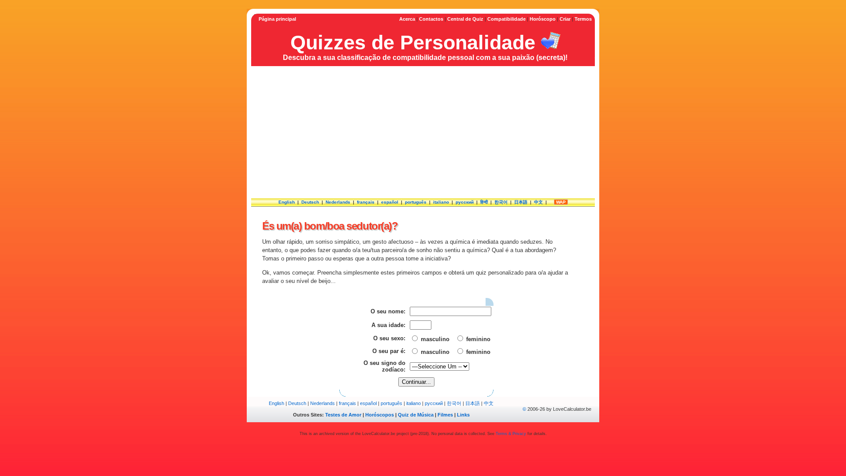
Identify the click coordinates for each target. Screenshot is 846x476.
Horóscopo (543, 19)
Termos (583, 19)
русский (465, 202)
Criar (565, 19)
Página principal (277, 19)
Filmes (445, 414)
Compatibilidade (506, 19)
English (286, 202)
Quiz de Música (416, 414)
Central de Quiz (465, 19)
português (416, 202)
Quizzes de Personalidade (412, 42)
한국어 (501, 202)
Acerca (407, 19)
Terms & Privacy (511, 433)
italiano (441, 202)
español (389, 202)
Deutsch (310, 202)
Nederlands (338, 202)
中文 (538, 202)
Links (463, 414)
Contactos (431, 19)
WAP (561, 202)
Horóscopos (379, 414)
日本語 (520, 202)
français (366, 202)
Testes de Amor (343, 414)
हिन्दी (484, 202)
